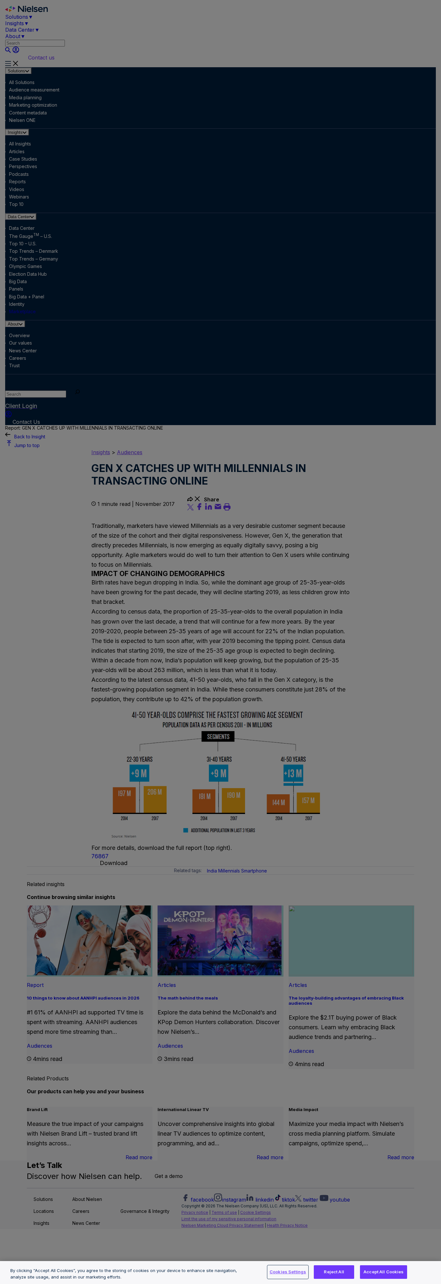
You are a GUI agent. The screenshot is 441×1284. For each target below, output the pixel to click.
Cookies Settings (288, 1271)
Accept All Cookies (384, 1271)
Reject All (334, 1271)
